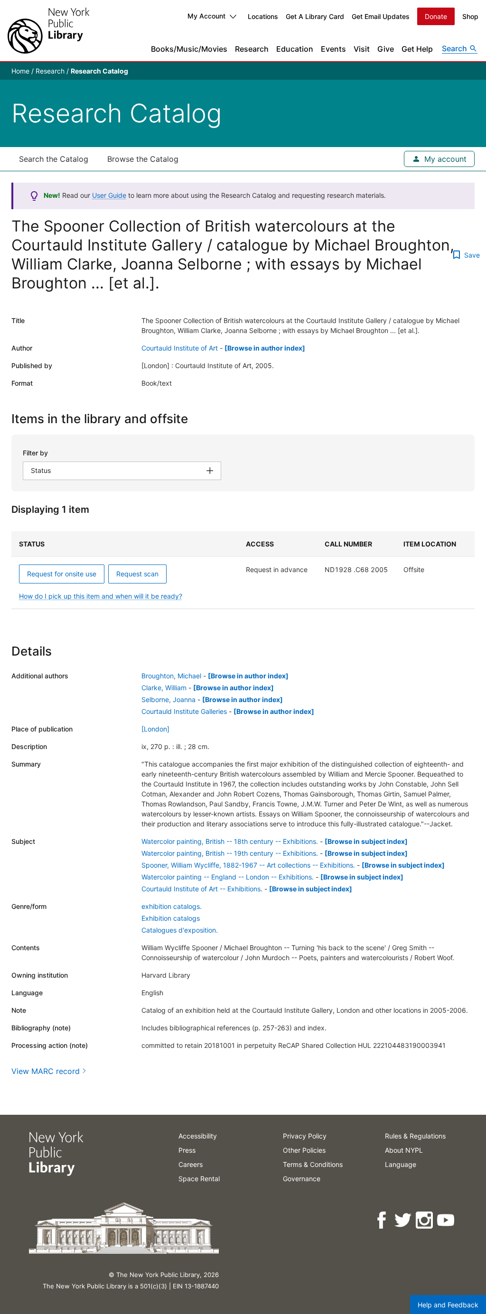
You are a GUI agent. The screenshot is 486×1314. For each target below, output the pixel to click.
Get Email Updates (381, 16)
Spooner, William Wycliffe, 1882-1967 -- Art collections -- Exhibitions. (248, 865)
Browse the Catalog (142, 159)
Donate (436, 16)
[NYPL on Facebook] (382, 1220)
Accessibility (197, 1136)
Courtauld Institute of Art (179, 348)
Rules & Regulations (415, 1136)
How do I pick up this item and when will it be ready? (100, 596)
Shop (470, 16)
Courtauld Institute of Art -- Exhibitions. (201, 889)
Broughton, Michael (171, 676)
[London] (155, 729)
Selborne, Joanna (168, 699)
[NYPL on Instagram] (425, 1220)
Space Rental (199, 1179)
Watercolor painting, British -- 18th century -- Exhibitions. (229, 841)
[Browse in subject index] (366, 841)
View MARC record (45, 1071)
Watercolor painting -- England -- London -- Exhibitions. (227, 877)
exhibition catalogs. (171, 906)
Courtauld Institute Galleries (184, 711)
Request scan (137, 574)
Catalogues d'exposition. (179, 930)
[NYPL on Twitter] (403, 1220)
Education (294, 49)
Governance (301, 1179)
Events (333, 49)
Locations (263, 16)
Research (252, 49)
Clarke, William (164, 688)
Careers (190, 1164)
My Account (206, 16)
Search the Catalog (53, 159)
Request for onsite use (61, 574)
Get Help (417, 49)
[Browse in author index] (264, 348)
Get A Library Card (315, 16)
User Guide (109, 195)
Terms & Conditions (313, 1164)
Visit (362, 49)
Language (400, 1164)
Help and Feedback (448, 1305)
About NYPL (404, 1150)
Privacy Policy (305, 1136)
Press (187, 1150)
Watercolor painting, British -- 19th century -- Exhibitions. (229, 853)
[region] (243, 570)
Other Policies (304, 1150)
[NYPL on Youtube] (446, 1220)
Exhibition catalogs (170, 918)
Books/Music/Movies (189, 49)
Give (385, 49)
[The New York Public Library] (48, 31)
